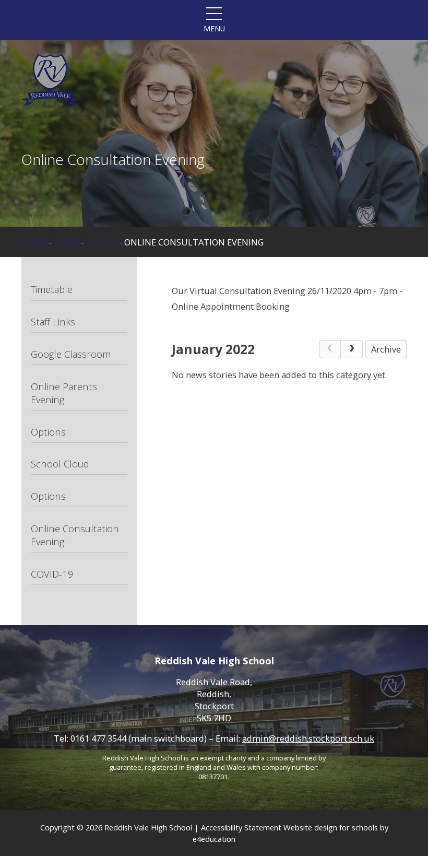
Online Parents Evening (64, 393)
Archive (386, 349)
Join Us (101, 242)
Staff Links (53, 321)
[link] (330, 349)
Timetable (52, 289)
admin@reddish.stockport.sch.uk (308, 738)
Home (34, 242)
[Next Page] (352, 349)
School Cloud (60, 463)
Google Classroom (71, 353)
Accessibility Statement (241, 827)
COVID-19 (52, 573)
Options (48, 431)
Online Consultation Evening (194, 242)
